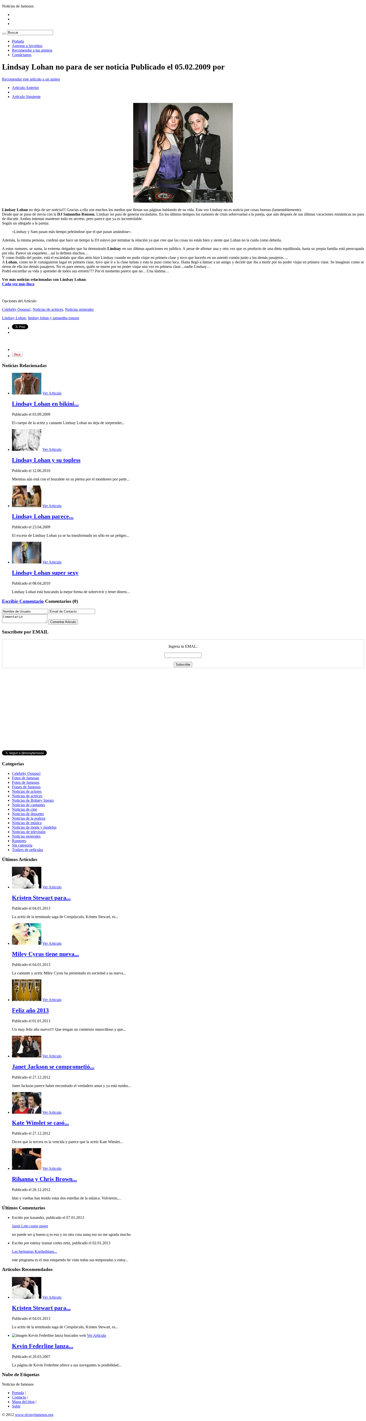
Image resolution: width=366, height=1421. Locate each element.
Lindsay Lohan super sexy (45, 572)
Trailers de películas (27, 850)
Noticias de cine (24, 809)
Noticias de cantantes (28, 805)
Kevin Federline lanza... (42, 1346)
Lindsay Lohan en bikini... (45, 403)
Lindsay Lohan (14, 318)
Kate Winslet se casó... (40, 1122)
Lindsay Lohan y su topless (46, 460)
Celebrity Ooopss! (16, 309)
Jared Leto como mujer (30, 1226)
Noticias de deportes (28, 814)
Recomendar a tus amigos (32, 50)
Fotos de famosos (25, 782)
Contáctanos (21, 55)
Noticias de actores (27, 791)
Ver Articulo (51, 393)
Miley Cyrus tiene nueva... (45, 954)
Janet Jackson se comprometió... (53, 1066)
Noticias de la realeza (28, 818)
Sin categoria (22, 845)
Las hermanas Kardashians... (34, 1251)
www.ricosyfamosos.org (34, 1415)
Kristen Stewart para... (41, 897)
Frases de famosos (26, 787)
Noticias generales (79, 309)
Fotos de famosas (25, 778)
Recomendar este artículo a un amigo (31, 79)
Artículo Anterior (25, 87)
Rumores (19, 841)
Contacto (19, 1397)
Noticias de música (27, 823)
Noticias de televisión (29, 832)
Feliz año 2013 (30, 1010)
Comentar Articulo (63, 622)
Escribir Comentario (23, 601)
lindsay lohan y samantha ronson (53, 318)
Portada (18, 41)
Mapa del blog (23, 1402)
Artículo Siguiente (26, 96)
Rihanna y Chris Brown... (44, 1179)
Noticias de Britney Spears (33, 800)
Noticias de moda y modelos (34, 827)
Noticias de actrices (48, 309)
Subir (16, 1406)
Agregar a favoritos (27, 46)
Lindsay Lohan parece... (42, 516)
